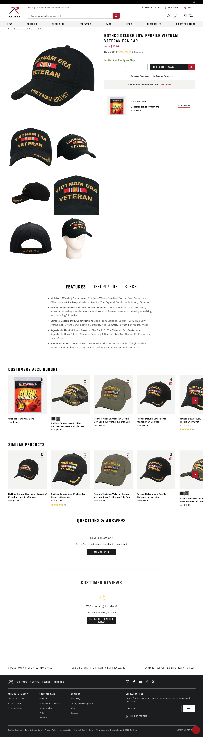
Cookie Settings (15, 730)
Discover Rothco (186, 24)
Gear (129, 24)
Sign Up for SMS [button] (138, 716)
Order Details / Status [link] (49, 703)
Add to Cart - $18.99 (163, 67)
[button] (101, 2)
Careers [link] (74, 713)
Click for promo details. (132, 2)
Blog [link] (73, 708)
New (9, 24)
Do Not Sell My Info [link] (83, 730)
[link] (150, 7)
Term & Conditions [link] (33, 730)
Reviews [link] (43, 718)
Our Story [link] (75, 699)
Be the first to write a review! (101, 620)
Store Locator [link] (14, 703)
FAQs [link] (41, 713)
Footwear (85, 24)
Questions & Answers (101, 520)
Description (105, 286)
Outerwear (58, 24)
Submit (189, 708)
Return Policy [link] (45, 708)
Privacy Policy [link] (51, 730)
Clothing (32, 24)
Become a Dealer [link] (16, 699)
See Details (166, 84)
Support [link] (43, 699)
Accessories (154, 24)
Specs (131, 286)
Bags (109, 24)
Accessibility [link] (66, 730)
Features (76, 287)
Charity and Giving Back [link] (82, 703)
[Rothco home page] (14, 12)
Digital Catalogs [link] (15, 708)
